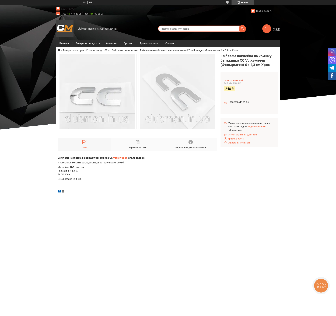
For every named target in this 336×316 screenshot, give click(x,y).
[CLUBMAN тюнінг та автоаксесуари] (65, 28)
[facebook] (59, 191)
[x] (63, 191)
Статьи (169, 43)
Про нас (128, 43)
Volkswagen (120, 157)
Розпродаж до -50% (98, 50)
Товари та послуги (86, 43)
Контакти (111, 43)
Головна (64, 43)
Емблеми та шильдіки (125, 50)
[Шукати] (242, 28)
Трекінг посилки (149, 43)
